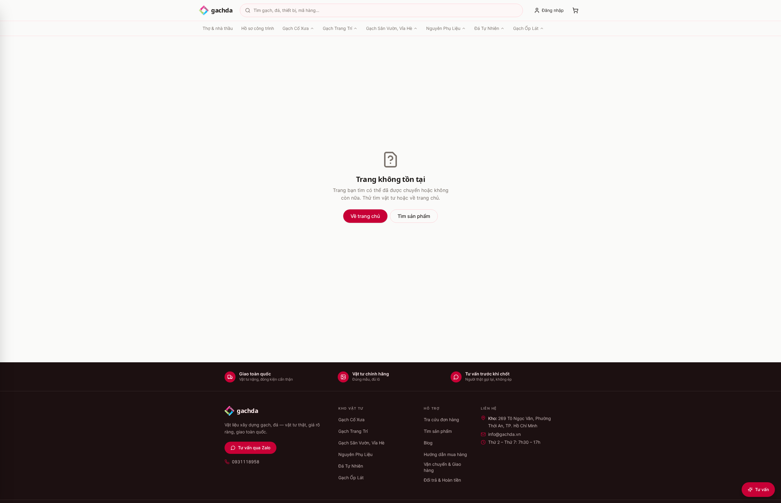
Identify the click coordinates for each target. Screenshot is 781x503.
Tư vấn (762, 489)
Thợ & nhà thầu (218, 28)
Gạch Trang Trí (337, 28)
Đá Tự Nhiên (486, 28)
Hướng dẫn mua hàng (445, 454)
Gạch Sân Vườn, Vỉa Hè (389, 28)
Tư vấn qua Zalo (254, 447)
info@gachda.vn (504, 434)
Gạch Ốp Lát (525, 28)
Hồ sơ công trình (257, 28)
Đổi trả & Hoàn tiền (442, 480)
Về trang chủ (365, 216)
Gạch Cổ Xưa (296, 28)
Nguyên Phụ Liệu (443, 28)
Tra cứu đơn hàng (441, 419)
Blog (428, 442)
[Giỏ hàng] (575, 10)
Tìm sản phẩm (414, 216)
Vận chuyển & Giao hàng (442, 467)
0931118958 (245, 461)
